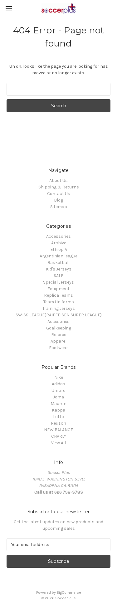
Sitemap (58, 206)
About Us (58, 180)
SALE (58, 275)
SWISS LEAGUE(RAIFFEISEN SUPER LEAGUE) (59, 315)
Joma (58, 397)
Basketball (58, 262)
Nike (58, 377)
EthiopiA (58, 249)
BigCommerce (69, 592)
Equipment (58, 288)
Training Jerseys (58, 308)
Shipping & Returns (58, 187)
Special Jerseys (58, 282)
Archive (58, 243)
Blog (58, 200)
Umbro (58, 390)
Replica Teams (58, 295)
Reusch (58, 423)
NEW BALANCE (58, 429)
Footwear (58, 347)
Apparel (58, 341)
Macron (58, 403)
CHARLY (58, 436)
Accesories (58, 321)
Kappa (58, 410)
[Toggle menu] (8, 8)
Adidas (58, 384)
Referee (58, 334)
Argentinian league (58, 256)
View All (58, 443)
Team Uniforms (58, 302)
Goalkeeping (58, 328)
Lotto (58, 416)
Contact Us (58, 193)
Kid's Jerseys (58, 269)
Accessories (58, 236)
